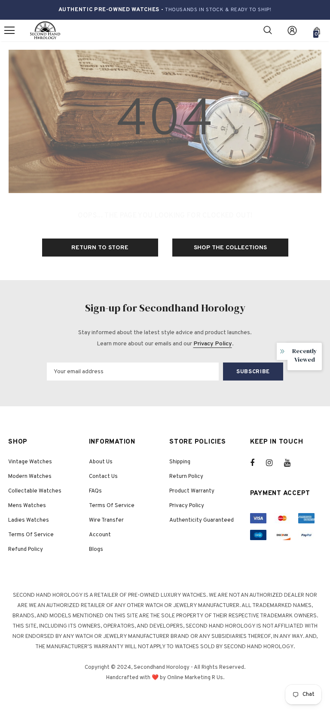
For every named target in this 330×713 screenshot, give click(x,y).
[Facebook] (258, 463)
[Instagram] (273, 463)
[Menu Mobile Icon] (9, 30)
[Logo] (45, 30)
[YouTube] (291, 463)
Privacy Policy (212, 343)
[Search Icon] (267, 30)
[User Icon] (292, 30)
